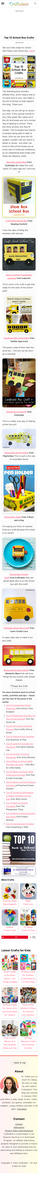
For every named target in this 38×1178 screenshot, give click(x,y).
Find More (22, 1109)
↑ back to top (19, 1063)
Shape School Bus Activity (16, 670)
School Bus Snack (12, 517)
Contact (19, 1124)
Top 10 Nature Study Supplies (20, 736)
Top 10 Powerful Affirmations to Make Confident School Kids (20, 795)
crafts (31, 51)
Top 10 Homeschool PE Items (20, 824)
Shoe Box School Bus (16, 162)
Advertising (19, 1127)
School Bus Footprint (16, 412)
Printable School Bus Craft (16, 628)
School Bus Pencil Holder (16, 453)
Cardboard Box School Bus (16, 338)
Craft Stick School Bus (16, 221)
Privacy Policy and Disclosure (19, 1131)
